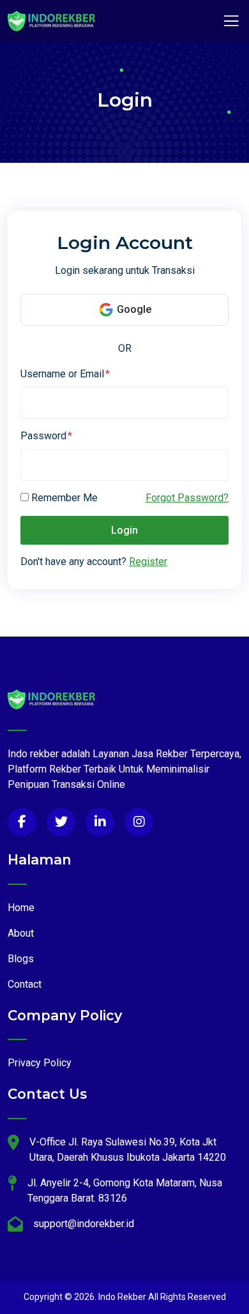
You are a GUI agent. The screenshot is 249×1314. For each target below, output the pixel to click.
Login (124, 530)
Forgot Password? (187, 498)
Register (148, 561)
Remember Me (64, 498)
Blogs (21, 959)
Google (134, 309)
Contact (25, 984)
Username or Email (62, 374)
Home (21, 908)
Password (43, 436)
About (21, 933)
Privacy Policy (40, 1063)
